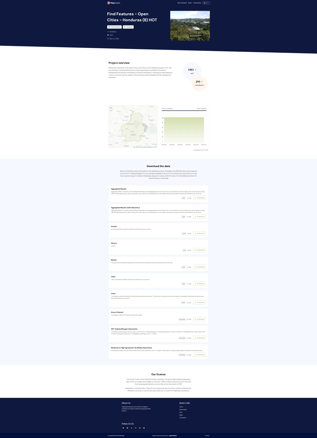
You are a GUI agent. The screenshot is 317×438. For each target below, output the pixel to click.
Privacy (207, 435)
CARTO (155, 147)
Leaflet (136, 147)
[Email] (144, 428)
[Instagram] (131, 428)
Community (197, 3)
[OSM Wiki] (139, 428)
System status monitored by (160, 435)
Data (190, 3)
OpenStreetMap (143, 147)
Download (200, 198)
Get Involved (182, 3)
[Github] (135, 428)
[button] (111, 108)
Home (181, 406)
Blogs (181, 415)
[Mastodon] (127, 428)
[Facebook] (123, 428)
